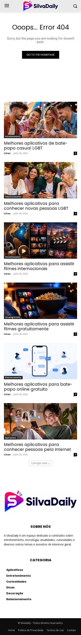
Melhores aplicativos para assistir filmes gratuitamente (39, 326)
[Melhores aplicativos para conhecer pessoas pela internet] (40, 421)
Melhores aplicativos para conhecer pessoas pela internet (37, 447)
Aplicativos (10, 437)
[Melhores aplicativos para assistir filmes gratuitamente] (40, 301)
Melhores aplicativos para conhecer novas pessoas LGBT (36, 206)
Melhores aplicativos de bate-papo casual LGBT (35, 145)
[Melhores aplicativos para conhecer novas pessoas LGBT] (40, 180)
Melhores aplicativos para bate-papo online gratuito (38, 386)
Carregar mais (39, 463)
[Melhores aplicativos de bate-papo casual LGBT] (40, 120)
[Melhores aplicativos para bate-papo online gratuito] (40, 361)
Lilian (7, 153)
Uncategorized (12, 317)
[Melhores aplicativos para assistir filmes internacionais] (40, 240)
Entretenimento (13, 136)
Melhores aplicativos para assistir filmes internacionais (39, 266)
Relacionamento (13, 196)
